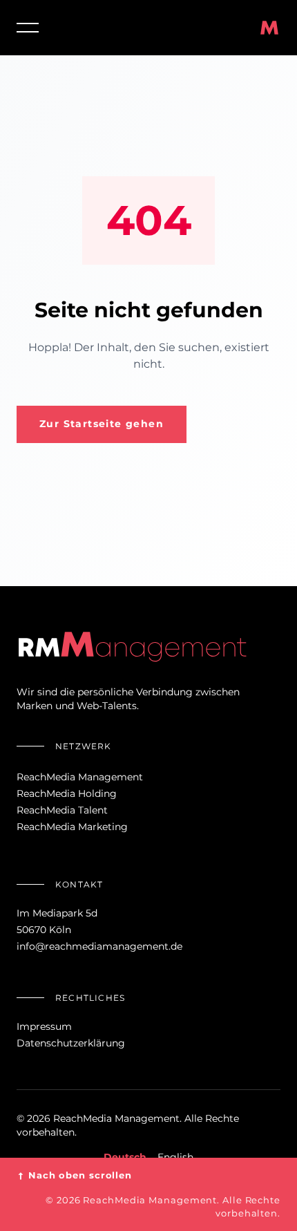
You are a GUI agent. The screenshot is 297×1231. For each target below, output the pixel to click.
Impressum (44, 1026)
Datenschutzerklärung (71, 1043)
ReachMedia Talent (62, 810)
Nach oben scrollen (74, 1175)
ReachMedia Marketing (72, 826)
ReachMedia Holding (67, 793)
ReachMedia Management (80, 777)
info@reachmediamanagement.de (99, 946)
